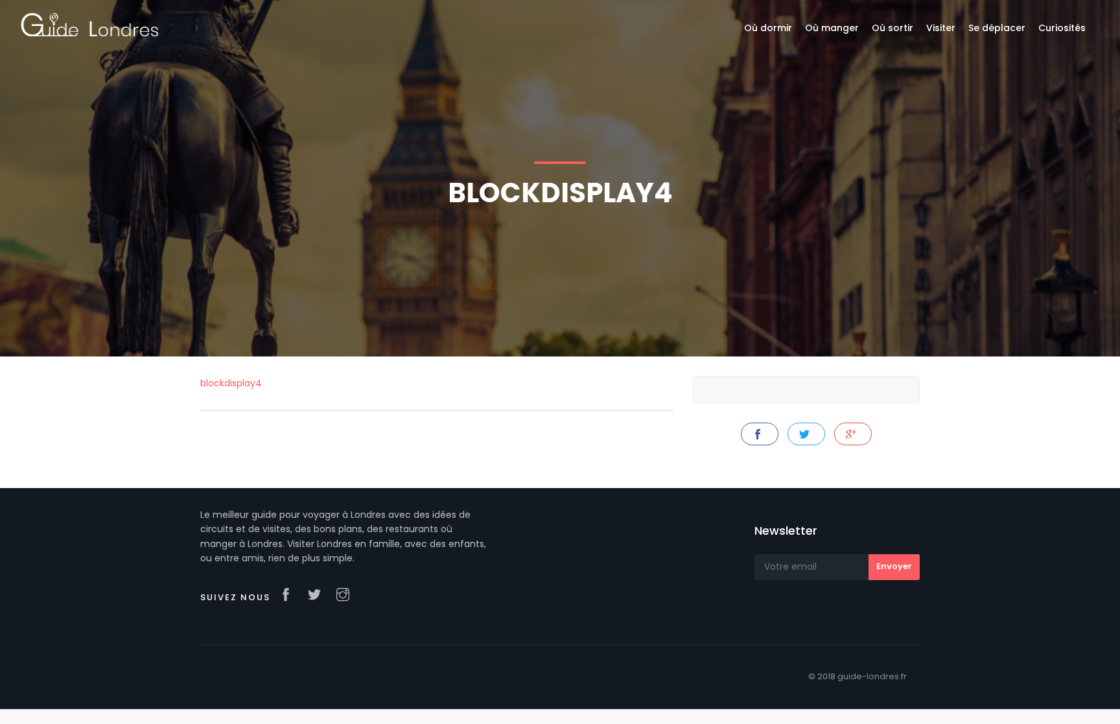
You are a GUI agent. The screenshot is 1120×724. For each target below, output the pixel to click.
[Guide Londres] (89, 24)
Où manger (832, 27)
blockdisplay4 (231, 383)
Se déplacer (996, 27)
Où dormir (768, 27)
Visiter (940, 27)
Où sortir (892, 27)
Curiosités (1062, 27)
